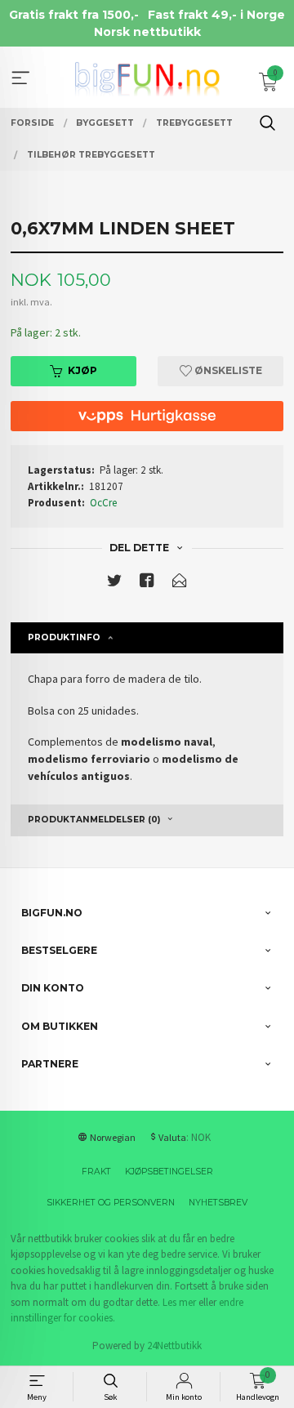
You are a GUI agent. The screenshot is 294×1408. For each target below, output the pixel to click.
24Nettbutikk (174, 1345)
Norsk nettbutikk (147, 32)
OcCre (103, 503)
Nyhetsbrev (218, 1202)
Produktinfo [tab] (64, 637)
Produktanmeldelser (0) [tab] (94, 819)
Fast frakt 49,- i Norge (216, 14)
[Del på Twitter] (114, 583)
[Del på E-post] (180, 583)
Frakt (96, 1171)
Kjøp (82, 370)
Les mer (179, 1302)
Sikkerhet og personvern (111, 1202)
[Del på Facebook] (147, 583)
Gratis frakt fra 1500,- (74, 14)
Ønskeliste (227, 370)
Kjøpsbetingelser (169, 1171)
